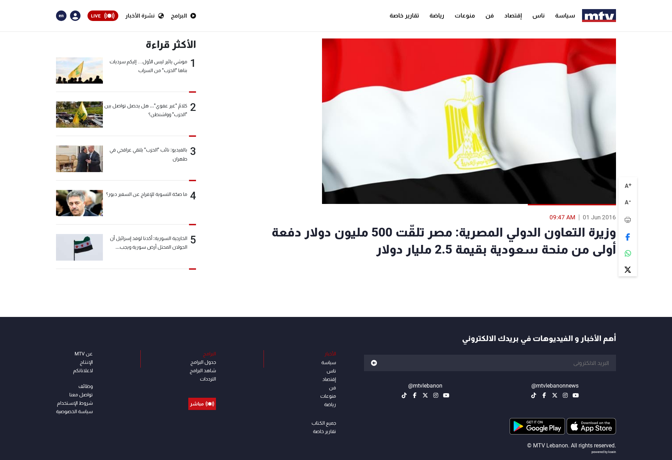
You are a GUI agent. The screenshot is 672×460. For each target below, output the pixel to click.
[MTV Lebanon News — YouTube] (575, 395)
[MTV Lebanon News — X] (555, 395)
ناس (538, 15)
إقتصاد (513, 15)
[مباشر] (202, 388)
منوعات (465, 15)
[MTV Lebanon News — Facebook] (544, 395)
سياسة (565, 15)
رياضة (436, 15)
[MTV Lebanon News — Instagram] (565, 395)
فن (489, 15)
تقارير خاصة (404, 15)
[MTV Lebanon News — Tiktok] (533, 395)
